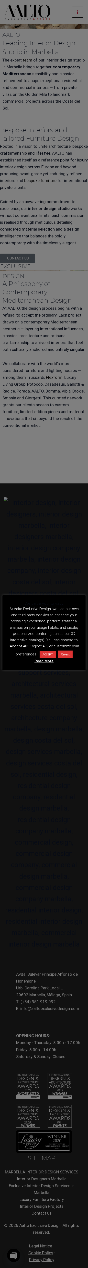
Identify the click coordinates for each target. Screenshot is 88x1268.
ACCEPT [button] (48, 654)
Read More (44, 661)
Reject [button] (65, 654)
